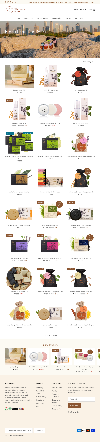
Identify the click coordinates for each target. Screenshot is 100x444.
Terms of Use (56, 409)
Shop (18, 18)
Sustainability (41, 397)
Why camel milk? (83, 2)
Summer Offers (28, 18)
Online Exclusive (50, 344)
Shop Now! (51, 4)
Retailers (55, 391)
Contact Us (40, 403)
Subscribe (74, 405)
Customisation (56, 18)
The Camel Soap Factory (17, 435)
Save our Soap (57, 388)
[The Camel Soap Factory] (15, 9)
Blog (37, 407)
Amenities (68, 18)
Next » (55, 335)
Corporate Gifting (42, 18)
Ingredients (40, 400)
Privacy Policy (57, 406)
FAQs (75, 2)
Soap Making (79, 18)
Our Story (39, 388)
